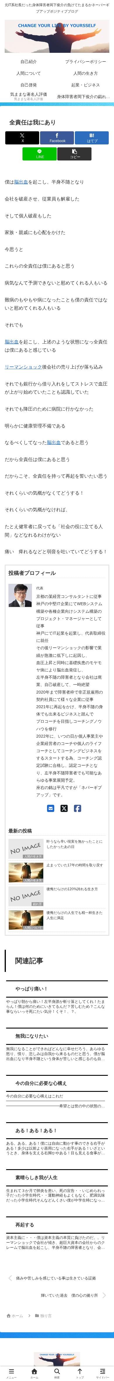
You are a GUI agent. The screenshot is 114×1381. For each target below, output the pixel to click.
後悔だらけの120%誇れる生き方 (72, 889)
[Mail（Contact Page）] (51, 808)
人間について (33, 927)
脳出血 (21, 181)
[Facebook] (77, 808)
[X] (64, 808)
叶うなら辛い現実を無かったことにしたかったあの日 (74, 844)
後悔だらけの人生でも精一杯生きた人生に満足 (74, 915)
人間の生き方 (33, 856)
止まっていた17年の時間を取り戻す (74, 865)
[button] (74, 153)
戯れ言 (37, 904)
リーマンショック (23, 366)
